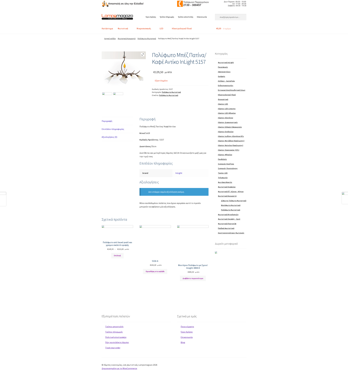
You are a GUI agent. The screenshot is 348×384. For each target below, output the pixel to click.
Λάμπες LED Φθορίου (227, 113)
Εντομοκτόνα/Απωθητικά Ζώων (231, 90)
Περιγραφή (107, 121)
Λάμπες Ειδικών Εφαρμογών (230, 127)
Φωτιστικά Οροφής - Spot (229, 219)
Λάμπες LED (223, 104)
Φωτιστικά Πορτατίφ (227, 223)
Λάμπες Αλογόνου (225, 118)
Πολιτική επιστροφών (115, 337)
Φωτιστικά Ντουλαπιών (228, 214)
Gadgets (221, 76)
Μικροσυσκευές (144, 28)
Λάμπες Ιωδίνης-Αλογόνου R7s (231, 136)
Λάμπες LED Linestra (226, 108)
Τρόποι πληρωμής (167, 17)
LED (161, 28)
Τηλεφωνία (222, 177)
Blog (183, 342)
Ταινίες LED (223, 173)
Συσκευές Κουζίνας (226, 164)
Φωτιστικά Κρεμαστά (127, 38)
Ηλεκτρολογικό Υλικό (182, 28)
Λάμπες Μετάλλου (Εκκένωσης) (231, 141)
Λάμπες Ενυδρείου (225, 131)
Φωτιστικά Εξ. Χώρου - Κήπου (230, 191)
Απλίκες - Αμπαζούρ (226, 81)
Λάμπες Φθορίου (225, 154)
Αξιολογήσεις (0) (109, 137)
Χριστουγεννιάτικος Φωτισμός (231, 233)
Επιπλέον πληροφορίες (113, 129)
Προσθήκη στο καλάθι (155, 271)
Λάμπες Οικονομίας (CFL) (228, 150)
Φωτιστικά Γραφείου (226, 187)
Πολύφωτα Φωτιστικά (147, 38)
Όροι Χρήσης (151, 17)
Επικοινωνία (202, 17)
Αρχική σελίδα (110, 38)
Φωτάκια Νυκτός (225, 182)
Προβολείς (222, 159)
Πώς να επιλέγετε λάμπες (117, 342)
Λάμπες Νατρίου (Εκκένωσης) (230, 145)
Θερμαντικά (223, 99)
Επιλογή (117, 255)
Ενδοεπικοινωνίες (225, 85)
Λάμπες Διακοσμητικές (228, 122)
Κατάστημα (107, 28)
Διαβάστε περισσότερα (193, 278)
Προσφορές (223, 67)
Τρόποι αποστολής (185, 17)
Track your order (112, 347)
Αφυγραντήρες (224, 72)
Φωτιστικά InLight (226, 62)
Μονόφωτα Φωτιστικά (230, 205)
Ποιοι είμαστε (187, 326)
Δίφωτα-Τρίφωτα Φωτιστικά (233, 200)
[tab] (117, 121)
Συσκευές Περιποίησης (228, 168)
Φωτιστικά (123, 28)
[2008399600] (107, 97)
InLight (178, 173)
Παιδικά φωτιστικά (226, 228)
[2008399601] (118, 97)
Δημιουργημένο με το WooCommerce (119, 368)
